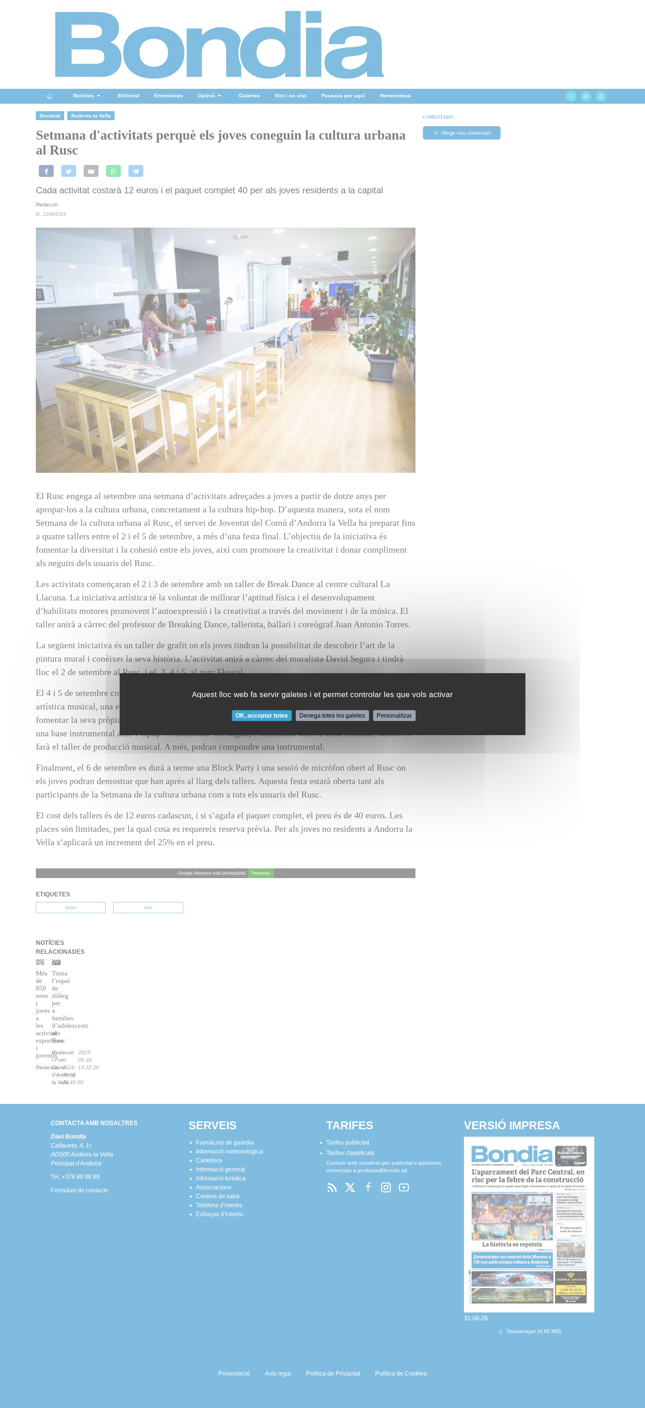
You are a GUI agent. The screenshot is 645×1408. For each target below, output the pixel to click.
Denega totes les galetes (332, 715)
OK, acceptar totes (262, 715)
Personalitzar (394, 715)
